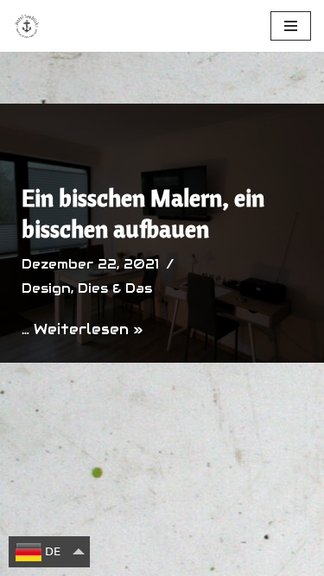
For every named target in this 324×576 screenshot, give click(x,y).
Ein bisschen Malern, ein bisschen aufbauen (143, 213)
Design (46, 288)
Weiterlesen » (88, 329)
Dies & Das (115, 288)
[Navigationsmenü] (290, 26)
